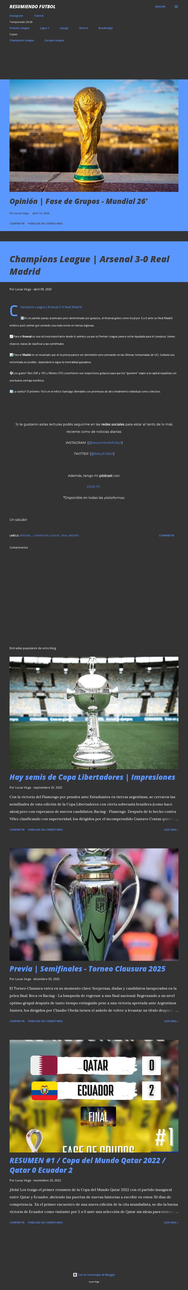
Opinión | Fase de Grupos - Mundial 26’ (78, 201)
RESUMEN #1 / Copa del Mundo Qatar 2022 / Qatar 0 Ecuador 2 (88, 1165)
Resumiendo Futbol (33, 6)
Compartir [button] (17, 223)
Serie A (83, 28)
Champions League (22, 40)
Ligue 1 (44, 28)
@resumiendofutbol (105, 443)
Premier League (19, 28)
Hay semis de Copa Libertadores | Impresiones (92, 777)
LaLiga (64, 28)
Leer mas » (171, 829)
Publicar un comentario (45, 223)
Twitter (39, 15)
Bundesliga (106, 28)
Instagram (16, 15)
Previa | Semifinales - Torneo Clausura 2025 (87, 969)
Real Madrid (70, 535)
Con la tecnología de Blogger (96, 1274)
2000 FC (94, 487)
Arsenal (26, 535)
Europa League (54, 40)
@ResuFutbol (102, 454)
